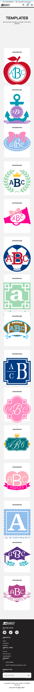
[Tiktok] (11, 632)
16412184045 (9, 2)
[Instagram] (17, 632)
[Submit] (28, 675)
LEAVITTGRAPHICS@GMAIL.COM (16, 665)
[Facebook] (4, 632)
